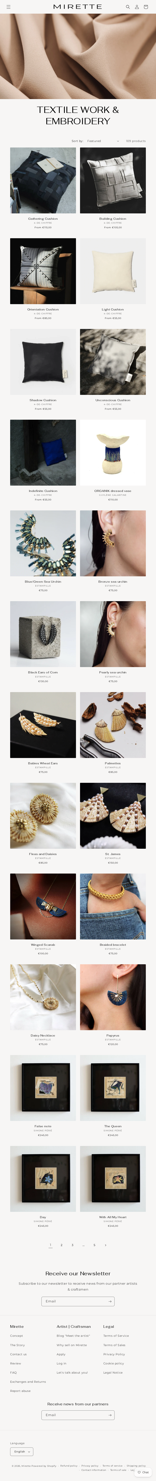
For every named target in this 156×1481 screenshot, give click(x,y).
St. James (113, 854)
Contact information (93, 1470)
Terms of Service (116, 1336)
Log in (61, 1363)
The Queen (113, 1126)
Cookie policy (113, 1363)
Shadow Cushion (43, 400)
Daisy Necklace (43, 1035)
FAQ (13, 1372)
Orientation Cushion (43, 309)
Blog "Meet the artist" (73, 1336)
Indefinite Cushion (43, 491)
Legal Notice (113, 1372)
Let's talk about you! (72, 1372)
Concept (16, 1336)
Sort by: (77, 141)
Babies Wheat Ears (43, 763)
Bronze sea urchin (113, 581)
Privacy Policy (114, 1354)
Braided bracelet (113, 945)
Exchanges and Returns (28, 1382)
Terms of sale (118, 1470)
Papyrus (113, 1035)
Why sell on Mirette (72, 1345)
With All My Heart (112, 1217)
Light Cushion (113, 309)
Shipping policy (136, 1465)
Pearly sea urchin (113, 672)
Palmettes (113, 763)
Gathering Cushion (43, 219)
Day (43, 1217)
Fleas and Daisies (43, 854)
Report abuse (20, 1391)
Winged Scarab (43, 945)
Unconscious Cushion (113, 400)
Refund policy (68, 1465)
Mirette (26, 1466)
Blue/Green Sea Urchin (43, 581)
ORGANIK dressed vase (112, 491)
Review (15, 1363)
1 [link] (50, 1245)
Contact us (18, 1354)
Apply (61, 1354)
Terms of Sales (114, 1345)
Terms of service (113, 1465)
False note (43, 1126)
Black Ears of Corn (43, 672)
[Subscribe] (109, 1301)
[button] (8, 6)
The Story (17, 1345)
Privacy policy (90, 1465)
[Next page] (105, 1245)
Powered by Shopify (43, 1466)
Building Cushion (113, 219)
